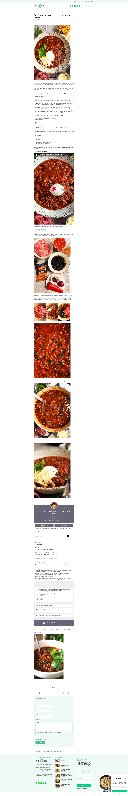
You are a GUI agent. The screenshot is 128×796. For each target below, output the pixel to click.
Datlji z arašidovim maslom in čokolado (66, 785)
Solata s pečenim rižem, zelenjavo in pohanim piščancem (66, 775)
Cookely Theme (66, 793)
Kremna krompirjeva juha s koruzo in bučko (65, 770)
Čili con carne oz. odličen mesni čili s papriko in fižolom (53, 16)
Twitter (41, 775)
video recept (70, 685)
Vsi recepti (54, 687)
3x (71, 536)
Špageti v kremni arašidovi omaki (66, 779)
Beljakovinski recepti (39, 685)
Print (67, 692)
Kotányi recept (54, 685)
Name (37, 704)
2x (69, 536)
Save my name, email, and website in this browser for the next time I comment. (49, 732)
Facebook (52, 692)
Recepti (75, 1)
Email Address (38, 709)
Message (37, 722)
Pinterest (59, 692)
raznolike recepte (42, 769)
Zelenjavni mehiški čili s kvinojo (41, 229)
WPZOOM (72, 793)
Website (37, 714)
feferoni (47, 685)
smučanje (64, 685)
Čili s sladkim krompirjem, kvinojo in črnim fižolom (45, 230)
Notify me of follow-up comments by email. (43, 736)
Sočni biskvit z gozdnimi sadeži (66, 759)
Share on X (43, 692)
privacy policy (122, 793)
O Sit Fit (91, 1)
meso (59, 685)
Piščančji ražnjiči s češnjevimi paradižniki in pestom (66, 765)
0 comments (47, 19)
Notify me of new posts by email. (41, 739)
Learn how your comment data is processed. (56, 751)
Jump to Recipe (37, 23)
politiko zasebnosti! (85, 788)
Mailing (82, 1)
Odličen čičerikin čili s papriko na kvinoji (43, 232)
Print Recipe (42, 23)
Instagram (37, 775)
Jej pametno (87, 1)
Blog (78, 1)
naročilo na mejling (39, 772)
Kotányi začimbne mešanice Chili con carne (47, 551)
